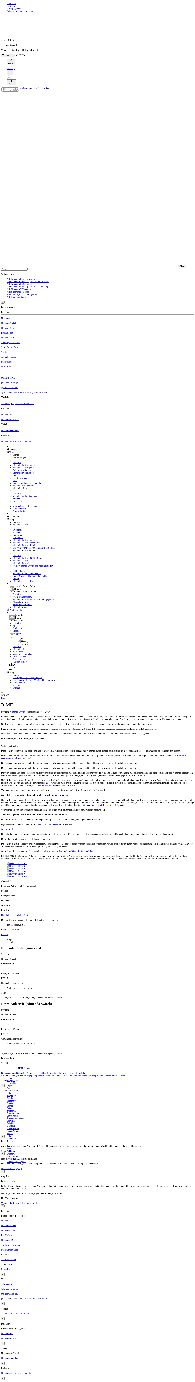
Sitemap (16, 688)
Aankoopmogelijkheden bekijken (34, 88)
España (10, 1085)
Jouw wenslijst (19, 508)
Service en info (48, 785)
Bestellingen (12, 6)
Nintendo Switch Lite (22, 563)
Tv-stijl (26, 915)
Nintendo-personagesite (23, 485)
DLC (15, 480)
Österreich (11, 1141)
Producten (17, 628)
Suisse (10, 1123)
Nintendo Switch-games (23, 467)
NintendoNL (7, 414)
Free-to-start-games (21, 478)
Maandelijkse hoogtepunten (25, 496)
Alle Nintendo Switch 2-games (21, 279)
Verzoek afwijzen (9, 1203)
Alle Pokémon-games (16, 297)
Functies (16, 532)
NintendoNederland (10, 430)
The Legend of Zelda (10, 342)
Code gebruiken (20, 511)
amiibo (16, 578)
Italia (9, 1093)
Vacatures (17, 685)
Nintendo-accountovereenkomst (50, 824)
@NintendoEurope (9, 382)
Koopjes (16, 498)
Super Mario (6, 362)
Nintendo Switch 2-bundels (25, 545)
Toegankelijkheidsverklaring (104, 1075)
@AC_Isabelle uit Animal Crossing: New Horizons (24, 392)
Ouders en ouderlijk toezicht (14, 1073)
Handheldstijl (7, 915)
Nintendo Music (20, 607)
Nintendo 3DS (7, 337)
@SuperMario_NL (9, 387)
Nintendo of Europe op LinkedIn (16, 441)
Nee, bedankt (7, 1168)
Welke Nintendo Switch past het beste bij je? (33, 566)
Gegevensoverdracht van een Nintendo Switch (34, 548)
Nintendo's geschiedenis (23, 581)
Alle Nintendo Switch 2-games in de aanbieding (28, 281)
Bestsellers (17, 501)
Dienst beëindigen (46, 1075)
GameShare (18, 537)
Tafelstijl (18, 915)
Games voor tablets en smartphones (28, 483)
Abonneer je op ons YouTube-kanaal (17, 403)
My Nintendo (19, 682)
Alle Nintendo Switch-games (20, 284)
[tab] (97, 1068)
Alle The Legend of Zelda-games (22, 294)
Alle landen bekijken (16, 1118)
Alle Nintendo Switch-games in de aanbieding (27, 286)
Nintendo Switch (8, 323)
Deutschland (12, 1083)
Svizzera (11, 1154)
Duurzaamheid (84, 1075)
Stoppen (5, 1151)
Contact (121, 1075)
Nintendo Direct (20, 649)
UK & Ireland (13, 1128)
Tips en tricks (19, 659)
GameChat (17, 535)
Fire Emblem (7, 333)
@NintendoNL (8, 378)
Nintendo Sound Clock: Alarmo (27, 573)
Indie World (18, 651)
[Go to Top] (97, 692)
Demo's (16, 475)
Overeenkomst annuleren (66, 1075)
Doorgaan (13, 1151)
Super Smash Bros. (9, 347)
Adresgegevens (14, 8)
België (10, 1078)
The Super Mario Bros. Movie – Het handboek (34, 680)
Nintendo (5, 318)
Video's (16, 631)
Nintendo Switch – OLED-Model (28, 558)
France (10, 1088)
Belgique (11, 1098)
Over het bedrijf (42, 1073)
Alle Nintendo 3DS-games (19, 289)
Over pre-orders (8, 829)
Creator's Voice (19, 656)
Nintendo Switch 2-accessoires (26, 542)
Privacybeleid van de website (72, 1073)
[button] (100, 449)
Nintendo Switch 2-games (24, 465)
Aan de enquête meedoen (28, 1203)
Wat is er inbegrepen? (22, 597)
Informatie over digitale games (26, 506)
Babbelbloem (19, 571)
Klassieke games (20, 602)
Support (30, 1073)
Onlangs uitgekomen (22, 470)
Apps (15, 625)
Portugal (10, 1118)
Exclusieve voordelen (22, 604)
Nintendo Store (8, 328)
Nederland (11, 1138)
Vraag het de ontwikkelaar (24, 654)
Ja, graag (18, 1168)
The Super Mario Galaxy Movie (27, 677)
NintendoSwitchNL (10, 419)
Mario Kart (6, 366)
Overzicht (11, 3)
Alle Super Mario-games (18, 292)
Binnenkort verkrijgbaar (23, 473)
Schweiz (11, 1148)
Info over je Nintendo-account (20, 11)
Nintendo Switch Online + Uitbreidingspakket (33, 599)
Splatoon (5, 352)
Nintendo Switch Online (82, 851)
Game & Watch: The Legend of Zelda (30, 576)
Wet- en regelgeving (28, 1075)
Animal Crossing (8, 357)
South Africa (12, 1116)
